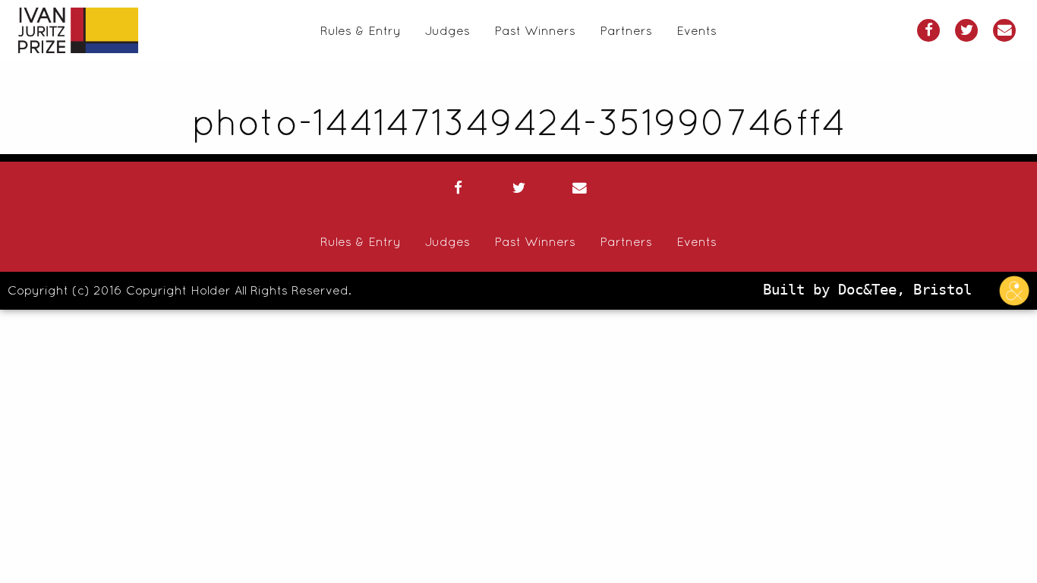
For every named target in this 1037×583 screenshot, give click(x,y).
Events (696, 30)
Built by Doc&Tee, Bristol (871, 290)
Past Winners (534, 30)
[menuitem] (360, 30)
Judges (447, 30)
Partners (626, 30)
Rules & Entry (360, 30)
